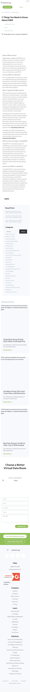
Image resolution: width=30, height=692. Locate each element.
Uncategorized (9, 285)
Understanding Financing (12, 287)
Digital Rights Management (15, 616)
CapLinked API (15, 611)
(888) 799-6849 (15, 566)
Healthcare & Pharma (15, 673)
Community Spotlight (11, 241)
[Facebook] (7, 556)
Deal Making (9, 248)
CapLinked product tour (17, 127)
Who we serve (15, 596)
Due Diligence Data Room (15, 644)
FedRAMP (8, 257)
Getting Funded (9, 264)
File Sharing (8, 259)
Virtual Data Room (15, 660)
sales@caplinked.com (15, 569)
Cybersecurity (9, 243)
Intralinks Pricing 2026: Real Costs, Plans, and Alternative (13, 216)
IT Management (10, 266)
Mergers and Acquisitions (12, 269)
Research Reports (10, 276)
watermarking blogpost (9, 138)
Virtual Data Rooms (11, 292)
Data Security (9, 246)
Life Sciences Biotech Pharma (15, 650)
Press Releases (9, 271)
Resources (7, 12)
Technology (15, 671)
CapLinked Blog (15, 12)
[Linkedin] (12, 556)
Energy (15, 652)
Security (7, 278)
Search (23, 231)
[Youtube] (23, 556)
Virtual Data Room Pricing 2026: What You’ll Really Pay (13, 212)
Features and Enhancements (13, 255)
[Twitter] (18, 556)
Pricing (15, 604)
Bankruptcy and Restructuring (15, 663)
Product (7, 273)
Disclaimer (23, 681)
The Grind (8, 282)
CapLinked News (8, 30)
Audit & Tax (15, 665)
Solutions (15, 593)
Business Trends (10, 236)
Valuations (8, 289)
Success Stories (9, 280)
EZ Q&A (15, 619)
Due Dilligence (9, 253)
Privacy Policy (15, 681)
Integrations (15, 622)
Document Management (12, 250)
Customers (15, 599)
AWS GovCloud (9, 234)
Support (15, 629)
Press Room (15, 632)
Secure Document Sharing (15, 639)
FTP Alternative (15, 655)
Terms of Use (5, 681)
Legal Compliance (15, 658)
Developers (15, 627)
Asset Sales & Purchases (15, 668)
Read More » (7, 350)
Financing (8, 262)
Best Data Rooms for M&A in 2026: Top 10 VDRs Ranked (13, 221)
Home (3, 12)
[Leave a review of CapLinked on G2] (12, 580)
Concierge (15, 614)
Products (15, 591)
